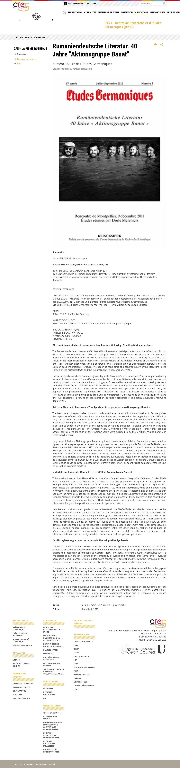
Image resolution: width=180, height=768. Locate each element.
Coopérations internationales (51, 750)
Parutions (39, 37)
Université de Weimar (84, 685)
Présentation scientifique (19, 628)
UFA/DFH (78, 678)
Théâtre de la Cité (82, 674)
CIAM (76, 645)
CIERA (76, 649)
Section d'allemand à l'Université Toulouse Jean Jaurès (53, 671)
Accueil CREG (22, 37)
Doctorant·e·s (19, 691)
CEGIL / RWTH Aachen (83, 641)
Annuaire (78, 3)
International (157, 12)
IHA (75, 660)
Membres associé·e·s (22, 687)
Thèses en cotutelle (52, 713)
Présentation (75, 12)
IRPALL (77, 663)
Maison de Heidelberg (84, 667)
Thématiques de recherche (20, 634)
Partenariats (81, 634)
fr (88, 3)
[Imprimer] (155, 45)
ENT (69, 3)
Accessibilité (49, 764)
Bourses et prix (50, 650)
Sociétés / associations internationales (51, 735)
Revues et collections (26, 59)
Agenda (16, 660)
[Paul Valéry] (36, 16)
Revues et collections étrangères (49, 743)
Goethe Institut (81, 656)
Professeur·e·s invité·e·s (50, 717)
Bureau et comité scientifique (21, 640)
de (94, 3)
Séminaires (48, 654)
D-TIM (76, 652)
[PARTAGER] (162, 44)
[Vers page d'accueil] (21, 7)
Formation (126, 12)
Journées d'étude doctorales (51, 658)
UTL (75, 689)
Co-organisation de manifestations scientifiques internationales (52, 726)
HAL (19, 63)
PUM (76, 671)
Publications (141, 12)
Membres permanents (23, 684)
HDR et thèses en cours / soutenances (53, 645)
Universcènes (80, 682)
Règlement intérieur (22, 645)
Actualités (90, 12)
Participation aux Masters (51, 664)
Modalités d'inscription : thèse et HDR (53, 629)
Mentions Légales (32, 764)
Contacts (17, 764)
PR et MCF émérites (21, 698)
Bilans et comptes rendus (21, 665)
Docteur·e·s (18, 695)
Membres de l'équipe (108, 12)
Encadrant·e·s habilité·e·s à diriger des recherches (53, 638)
